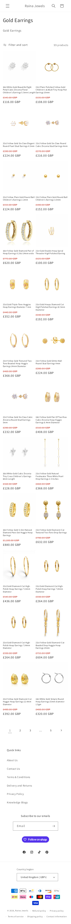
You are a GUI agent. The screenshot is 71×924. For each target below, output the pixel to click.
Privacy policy (57, 910)
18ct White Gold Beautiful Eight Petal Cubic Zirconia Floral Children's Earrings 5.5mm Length (19, 90)
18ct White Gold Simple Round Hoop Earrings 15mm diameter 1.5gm (50, 702)
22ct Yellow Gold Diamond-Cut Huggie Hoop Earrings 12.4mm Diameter (17, 702)
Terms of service (16, 916)
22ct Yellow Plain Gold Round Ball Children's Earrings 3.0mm (52, 198)
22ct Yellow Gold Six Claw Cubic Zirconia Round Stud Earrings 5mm (18, 420)
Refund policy (39, 910)
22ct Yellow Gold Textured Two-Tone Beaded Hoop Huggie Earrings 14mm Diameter (17, 363)
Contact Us (13, 768)
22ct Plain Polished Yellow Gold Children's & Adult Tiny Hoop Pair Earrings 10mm (51, 90)
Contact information (57, 916)
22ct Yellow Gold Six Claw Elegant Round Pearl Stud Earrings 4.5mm (19, 144)
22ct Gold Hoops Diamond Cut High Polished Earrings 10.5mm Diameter (50, 307)
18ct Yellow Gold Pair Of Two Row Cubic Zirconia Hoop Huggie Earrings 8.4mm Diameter (51, 420)
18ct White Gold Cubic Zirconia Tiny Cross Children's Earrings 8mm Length (17, 476)
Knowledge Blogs (17, 802)
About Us (12, 760)
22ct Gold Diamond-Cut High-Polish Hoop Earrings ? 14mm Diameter (49, 589)
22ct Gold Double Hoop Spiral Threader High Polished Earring (50, 252)
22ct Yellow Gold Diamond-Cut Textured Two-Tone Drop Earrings (51, 531)
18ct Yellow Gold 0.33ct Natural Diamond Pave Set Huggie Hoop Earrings (18, 533)
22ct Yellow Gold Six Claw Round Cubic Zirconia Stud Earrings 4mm (52, 144)
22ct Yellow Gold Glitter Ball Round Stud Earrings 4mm (49, 362)
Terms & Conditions (18, 777)
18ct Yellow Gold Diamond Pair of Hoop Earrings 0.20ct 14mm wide (18, 252)
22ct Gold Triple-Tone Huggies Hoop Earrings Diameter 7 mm (17, 305)
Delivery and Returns (19, 785)
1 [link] (10, 730)
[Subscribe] (53, 826)
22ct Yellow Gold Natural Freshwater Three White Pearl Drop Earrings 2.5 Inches (49, 476)
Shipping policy (35, 916)
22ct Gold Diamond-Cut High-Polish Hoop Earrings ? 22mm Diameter (17, 589)
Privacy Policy (15, 794)
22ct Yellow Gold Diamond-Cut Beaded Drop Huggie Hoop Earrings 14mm (50, 645)
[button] (7, 6)
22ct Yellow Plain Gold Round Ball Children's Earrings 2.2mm (19, 198)
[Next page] (61, 730)
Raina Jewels (21, 910)
